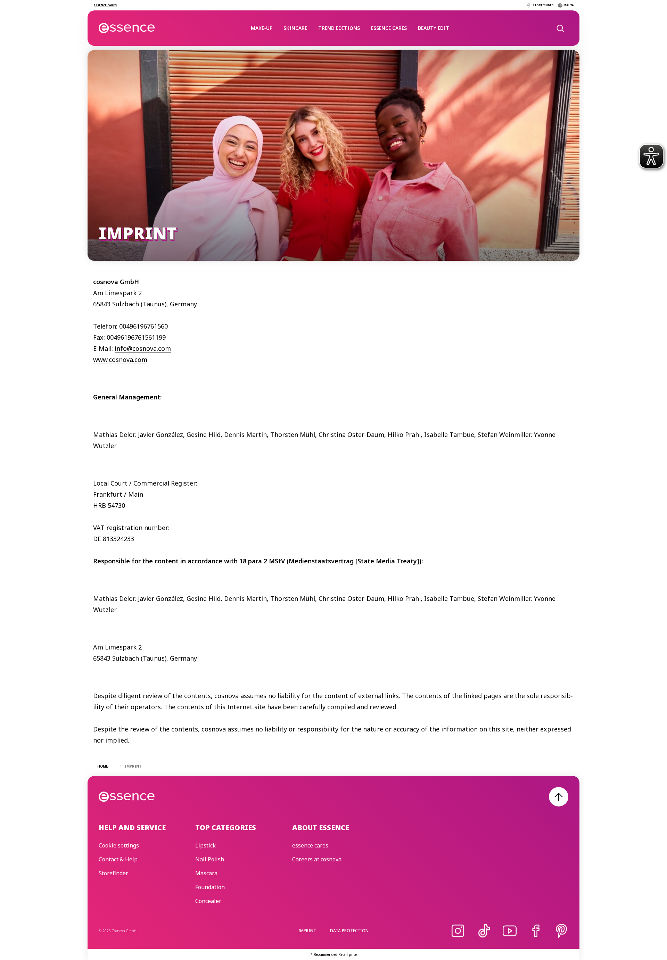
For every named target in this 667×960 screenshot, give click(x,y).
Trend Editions (339, 28)
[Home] (127, 28)
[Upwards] (558, 796)
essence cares (389, 28)
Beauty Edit (433, 28)
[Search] (560, 28)
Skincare (295, 28)
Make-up (261, 28)
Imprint (307, 931)
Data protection (349, 931)
